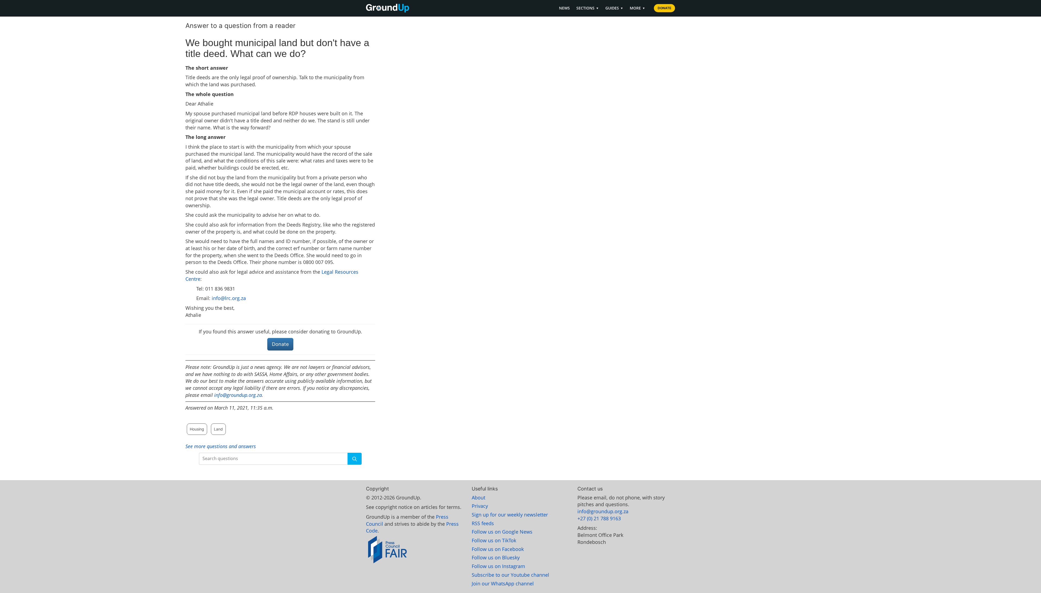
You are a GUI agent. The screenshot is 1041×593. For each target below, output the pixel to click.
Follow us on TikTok (494, 540)
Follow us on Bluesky (496, 557)
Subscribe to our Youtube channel (510, 575)
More (637, 8)
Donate (664, 8)
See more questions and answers (220, 446)
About (478, 497)
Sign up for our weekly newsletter (510, 514)
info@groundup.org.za (238, 395)
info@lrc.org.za (229, 298)
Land (218, 429)
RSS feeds (483, 523)
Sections (587, 8)
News (564, 8)
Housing (197, 429)
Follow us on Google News (502, 531)
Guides (614, 8)
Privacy (480, 506)
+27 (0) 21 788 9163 (599, 518)
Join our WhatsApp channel (503, 583)
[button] (355, 459)
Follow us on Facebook (498, 549)
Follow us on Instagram (498, 566)
